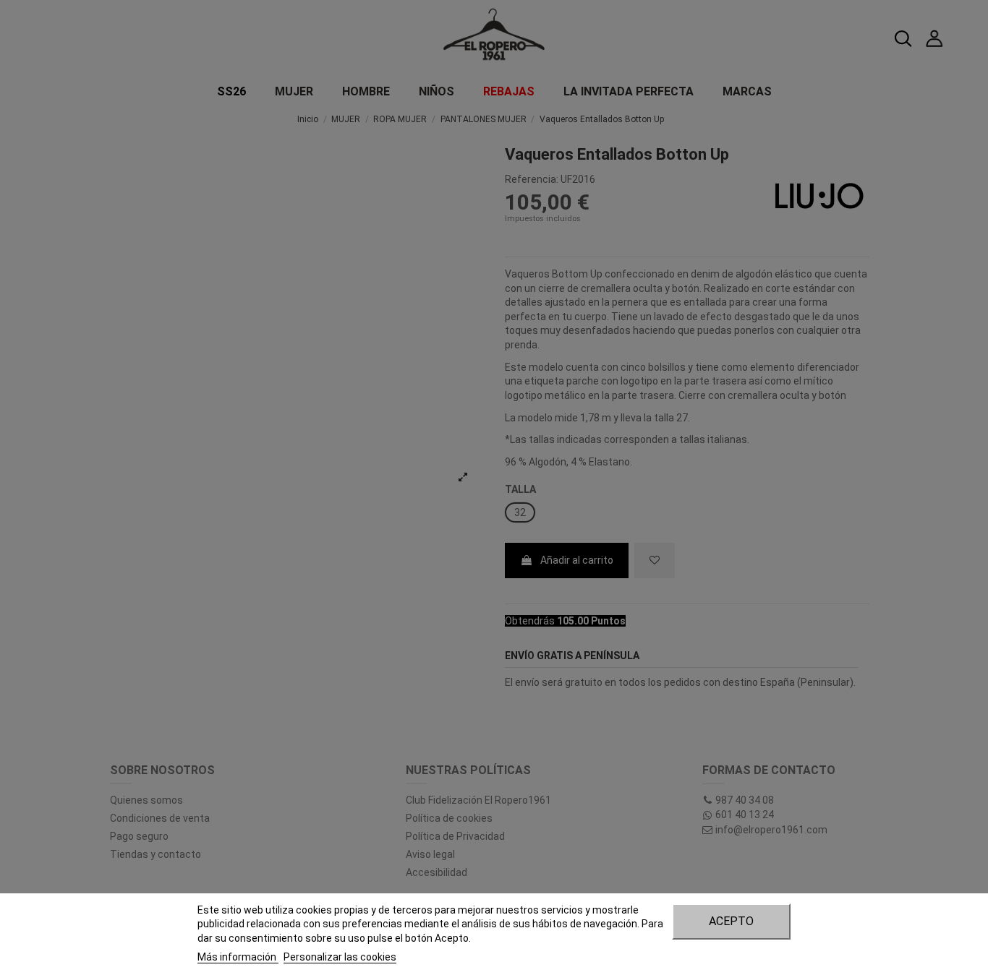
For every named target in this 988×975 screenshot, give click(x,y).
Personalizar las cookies (340, 957)
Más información (237, 957)
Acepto (731, 921)
